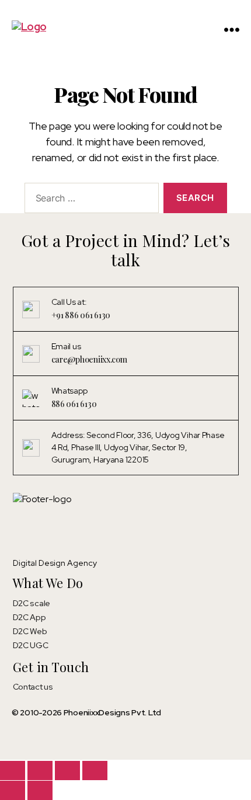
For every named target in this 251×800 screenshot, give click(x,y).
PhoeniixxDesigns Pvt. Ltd (112, 712)
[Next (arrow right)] (40, 790)
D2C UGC (30, 645)
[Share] (67, 770)
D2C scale (32, 603)
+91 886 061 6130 (81, 315)
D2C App (29, 617)
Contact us (33, 686)
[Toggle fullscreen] (40, 770)
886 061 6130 (74, 403)
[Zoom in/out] (12, 770)
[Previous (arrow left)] (12, 790)
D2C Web (30, 631)
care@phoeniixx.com (89, 359)
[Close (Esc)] (94, 770)
